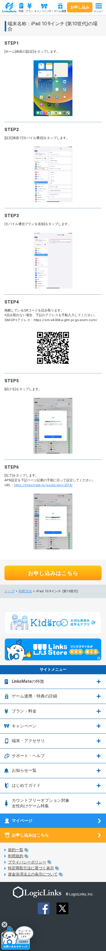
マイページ (22, 820)
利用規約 (15, 856)
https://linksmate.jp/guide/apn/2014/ (43, 485)
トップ (9, 591)
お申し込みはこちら (53, 573)
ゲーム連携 (60, 11)
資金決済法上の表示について (33, 874)
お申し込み (80, 7)
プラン (29, 11)
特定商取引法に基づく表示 (31, 868)
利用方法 (25, 591)
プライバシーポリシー (27, 862)
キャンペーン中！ (43, 11)
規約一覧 (15, 850)
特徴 (21, 11)
